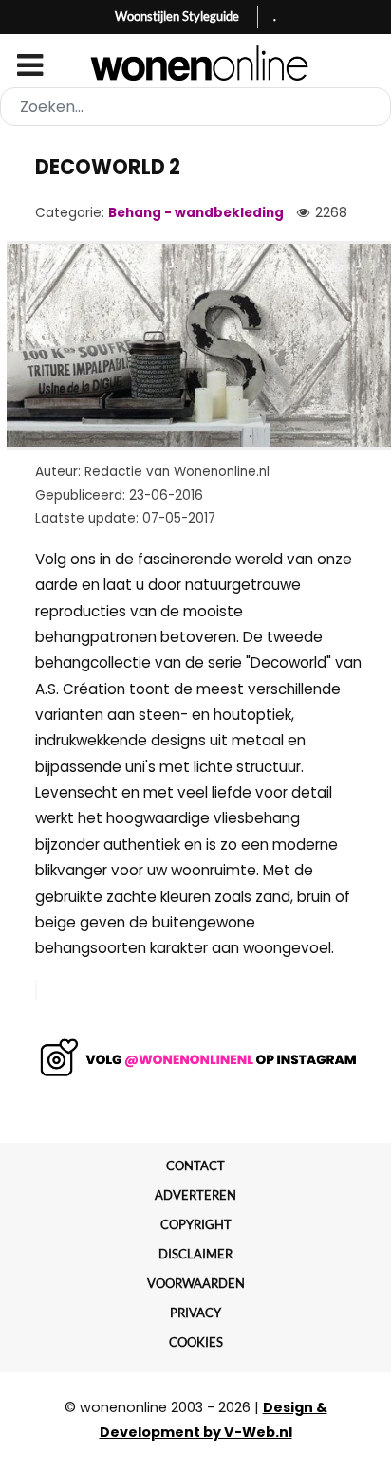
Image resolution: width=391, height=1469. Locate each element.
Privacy (195, 1312)
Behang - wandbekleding (196, 213)
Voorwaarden (196, 1283)
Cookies (196, 1342)
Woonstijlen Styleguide (177, 16)
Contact (195, 1165)
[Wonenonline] (196, 63)
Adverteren (195, 1195)
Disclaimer (195, 1253)
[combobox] (195, 106)
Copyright (196, 1224)
